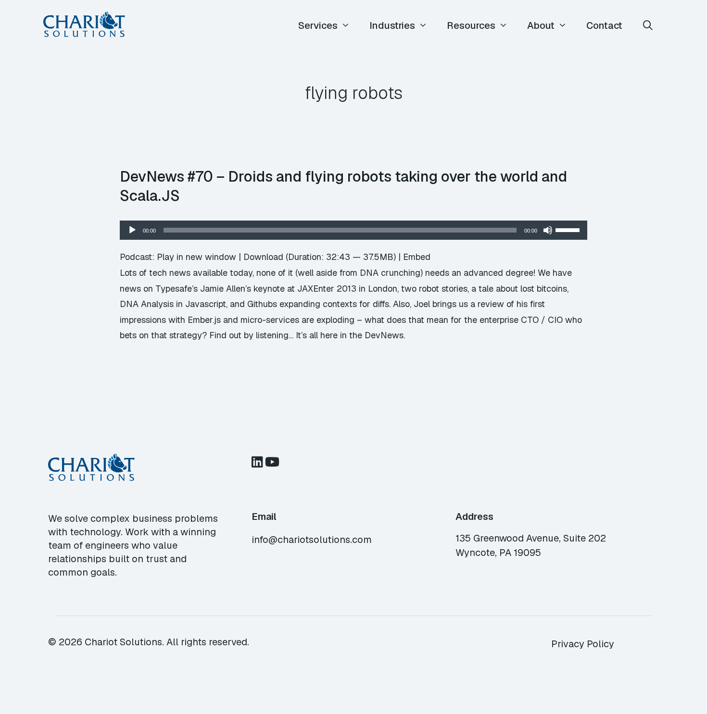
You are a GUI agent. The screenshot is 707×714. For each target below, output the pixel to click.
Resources (471, 25)
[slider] (569, 229)
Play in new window (196, 256)
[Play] (132, 230)
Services (318, 25)
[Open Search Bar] (648, 26)
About (541, 25)
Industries (392, 25)
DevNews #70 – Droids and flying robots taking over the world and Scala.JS (343, 186)
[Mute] (548, 230)
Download (263, 256)
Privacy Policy (582, 644)
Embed (416, 256)
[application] (353, 230)
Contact (604, 25)
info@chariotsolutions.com (312, 539)
